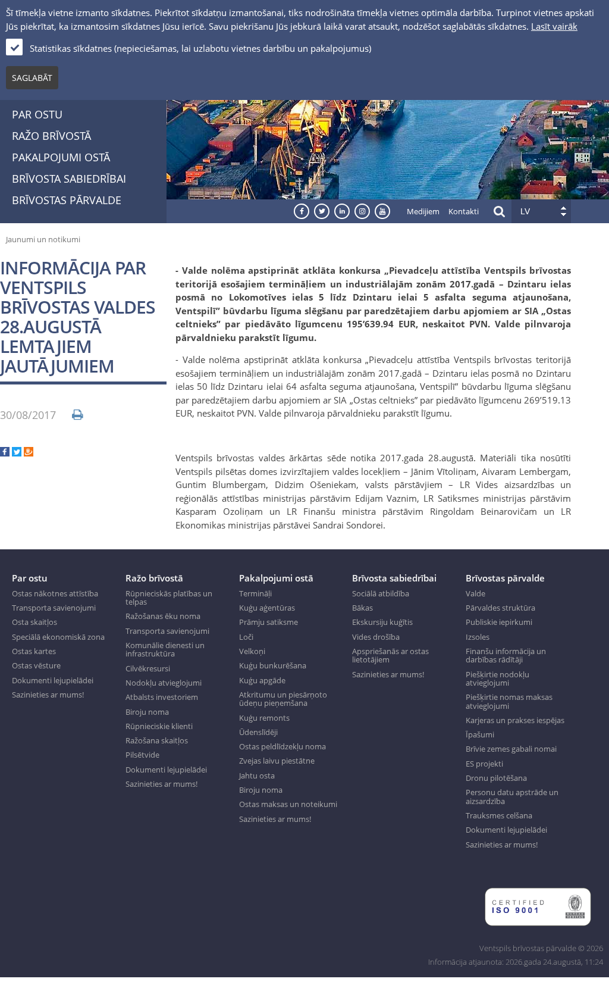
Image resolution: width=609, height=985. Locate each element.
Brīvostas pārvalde (66, 200)
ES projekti (484, 763)
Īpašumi (480, 734)
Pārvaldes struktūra (500, 607)
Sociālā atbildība (380, 593)
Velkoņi (252, 651)
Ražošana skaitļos (156, 740)
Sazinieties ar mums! (48, 694)
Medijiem (423, 211)
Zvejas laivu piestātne (277, 760)
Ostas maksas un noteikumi (288, 804)
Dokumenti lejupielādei (52, 680)
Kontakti (463, 211)
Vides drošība (376, 637)
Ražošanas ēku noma (162, 616)
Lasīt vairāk (554, 26)
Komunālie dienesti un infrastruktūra (165, 649)
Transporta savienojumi (54, 607)
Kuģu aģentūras (267, 607)
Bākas (362, 607)
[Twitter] (16, 453)
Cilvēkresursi (147, 668)
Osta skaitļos (34, 622)
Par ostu (37, 114)
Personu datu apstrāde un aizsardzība (512, 796)
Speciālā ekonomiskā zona (58, 637)
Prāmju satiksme (268, 622)
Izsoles (477, 637)
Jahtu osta (257, 775)
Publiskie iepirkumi (499, 622)
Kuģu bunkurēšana (272, 665)
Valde (475, 593)
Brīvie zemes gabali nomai (511, 749)
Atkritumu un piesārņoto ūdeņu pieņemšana (283, 699)
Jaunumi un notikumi (43, 239)
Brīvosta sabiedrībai (69, 178)
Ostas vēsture (36, 665)
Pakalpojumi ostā (61, 157)
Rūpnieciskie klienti (159, 726)
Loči (246, 637)
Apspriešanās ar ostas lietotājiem (390, 655)
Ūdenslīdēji (258, 732)
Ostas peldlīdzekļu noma (282, 746)
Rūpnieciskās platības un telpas (168, 597)
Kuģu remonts (264, 718)
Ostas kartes (34, 651)
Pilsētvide (142, 755)
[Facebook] (5, 453)
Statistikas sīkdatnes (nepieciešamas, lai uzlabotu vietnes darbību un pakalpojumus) (200, 48)
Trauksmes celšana (499, 815)
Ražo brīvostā (51, 136)
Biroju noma (147, 712)
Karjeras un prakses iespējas (515, 720)
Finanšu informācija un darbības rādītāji (506, 655)
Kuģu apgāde (262, 680)
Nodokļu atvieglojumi (163, 682)
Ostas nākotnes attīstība (55, 593)
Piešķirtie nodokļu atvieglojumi (497, 678)
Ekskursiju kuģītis (382, 622)
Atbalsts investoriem (161, 697)
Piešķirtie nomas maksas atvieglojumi (509, 701)
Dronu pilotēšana (496, 778)
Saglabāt (32, 77)
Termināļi (255, 593)
